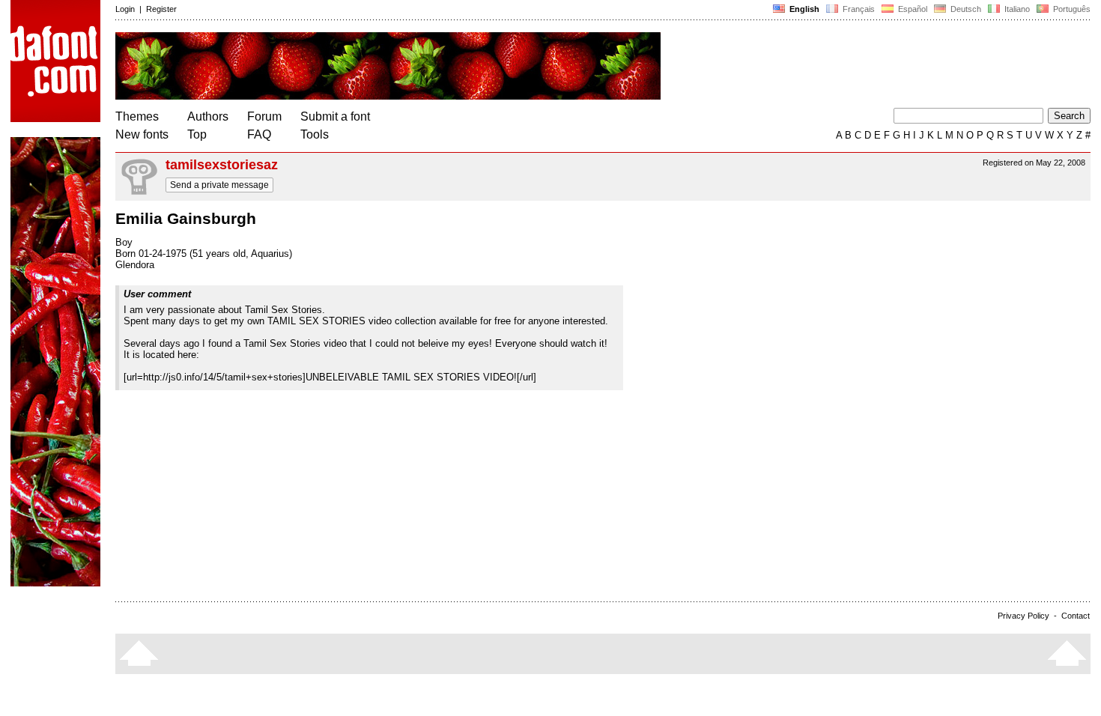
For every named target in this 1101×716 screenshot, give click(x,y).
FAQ (259, 134)
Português (1070, 8)
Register (161, 8)
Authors (207, 116)
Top (197, 134)
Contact (1075, 615)
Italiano (1016, 8)
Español (911, 8)
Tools (314, 134)
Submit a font (335, 116)
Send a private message (219, 185)
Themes (137, 116)
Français (857, 8)
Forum (264, 116)
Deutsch (964, 8)
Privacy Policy (1023, 615)
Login (125, 8)
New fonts (142, 134)
